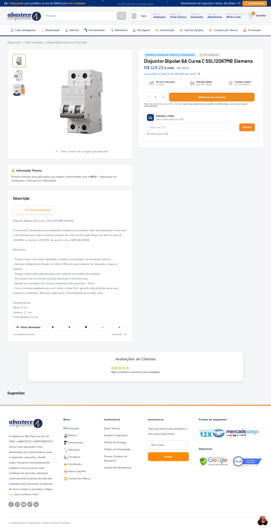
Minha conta (234, 17)
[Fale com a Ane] (262, 520)
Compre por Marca (225, 30)
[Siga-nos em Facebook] (11, 504)
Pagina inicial (14, 42)
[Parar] (86, 327)
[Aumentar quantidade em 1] (163, 97)
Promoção (254, 30)
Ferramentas (96, 30)
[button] (201, 55)
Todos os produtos (34, 42)
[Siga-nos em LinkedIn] (36, 504)
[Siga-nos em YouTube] (23, 504)
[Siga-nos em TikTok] (30, 504)
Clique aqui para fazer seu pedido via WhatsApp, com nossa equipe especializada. (196, 105)
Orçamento (197, 17)
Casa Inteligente (25, 30)
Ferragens (143, 30)
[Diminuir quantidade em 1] (147, 97)
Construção (167, 30)
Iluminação (52, 30)
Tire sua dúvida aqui (35, 210)
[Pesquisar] (121, 16)
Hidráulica (120, 30)
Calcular (247, 127)
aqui (11, 494)
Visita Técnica (178, 17)
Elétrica (74, 30)
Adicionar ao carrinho (211, 97)
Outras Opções (194, 30)
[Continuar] (69, 327)
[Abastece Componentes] (27, 422)
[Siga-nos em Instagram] (17, 504)
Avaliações (159, 17)
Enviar (168, 456)
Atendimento (215, 17)
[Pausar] (52, 327)
